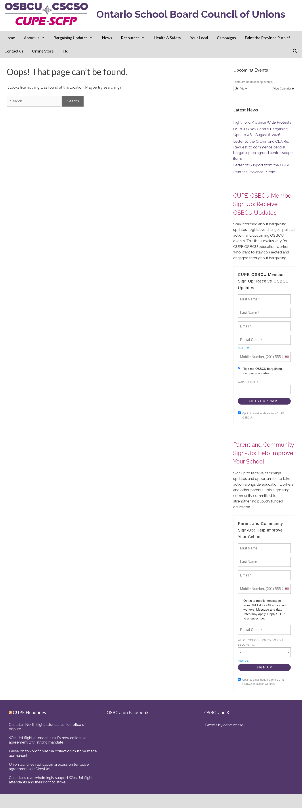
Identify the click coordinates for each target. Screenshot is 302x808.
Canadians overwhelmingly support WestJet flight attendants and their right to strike (51, 779)
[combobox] (287, 357)
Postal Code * (251, 337)
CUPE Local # (248, 382)
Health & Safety (167, 37)
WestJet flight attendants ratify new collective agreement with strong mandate (48, 740)
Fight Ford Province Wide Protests (262, 122)
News (107, 37)
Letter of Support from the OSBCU (263, 165)
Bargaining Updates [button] (71, 37)
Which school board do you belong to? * (260, 642)
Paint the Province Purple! (267, 37)
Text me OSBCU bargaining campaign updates (262, 371)
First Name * (249, 296)
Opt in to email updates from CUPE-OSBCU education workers (263, 681)
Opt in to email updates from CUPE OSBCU (263, 415)
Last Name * (249, 310)
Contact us (13, 51)
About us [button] (31, 37)
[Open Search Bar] (295, 51)
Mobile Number (251, 354)
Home (9, 37)
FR (65, 51)
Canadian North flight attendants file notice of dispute (47, 726)
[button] (240, 88)
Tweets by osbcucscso (224, 725)
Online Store (43, 51)
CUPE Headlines (29, 712)
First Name (248, 545)
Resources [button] (130, 37)
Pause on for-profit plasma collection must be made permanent (53, 753)
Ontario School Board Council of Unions (190, 14)
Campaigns (226, 37)
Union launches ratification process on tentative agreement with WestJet (49, 766)
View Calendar (282, 88)
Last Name (248, 559)
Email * (245, 323)
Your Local (199, 37)
